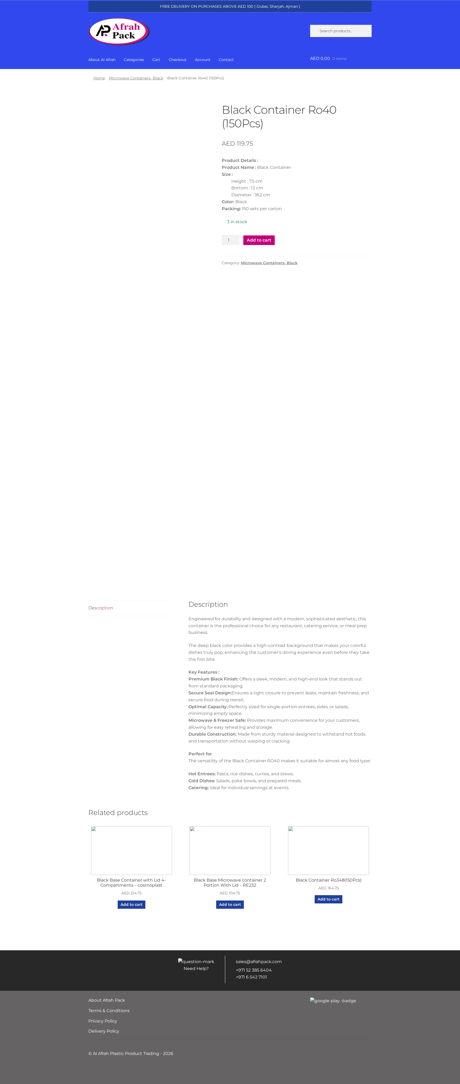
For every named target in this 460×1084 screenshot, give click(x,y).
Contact (226, 60)
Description (100, 607)
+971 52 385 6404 (254, 970)
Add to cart (259, 240)
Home (99, 78)
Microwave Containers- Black (136, 78)
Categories (134, 60)
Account (203, 60)
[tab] (130, 608)
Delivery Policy (103, 1031)
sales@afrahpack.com (259, 961)
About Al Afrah (102, 60)
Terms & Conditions (109, 1010)
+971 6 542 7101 (251, 977)
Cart (156, 60)
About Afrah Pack (106, 1000)
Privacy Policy (102, 1021)
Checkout (178, 60)
